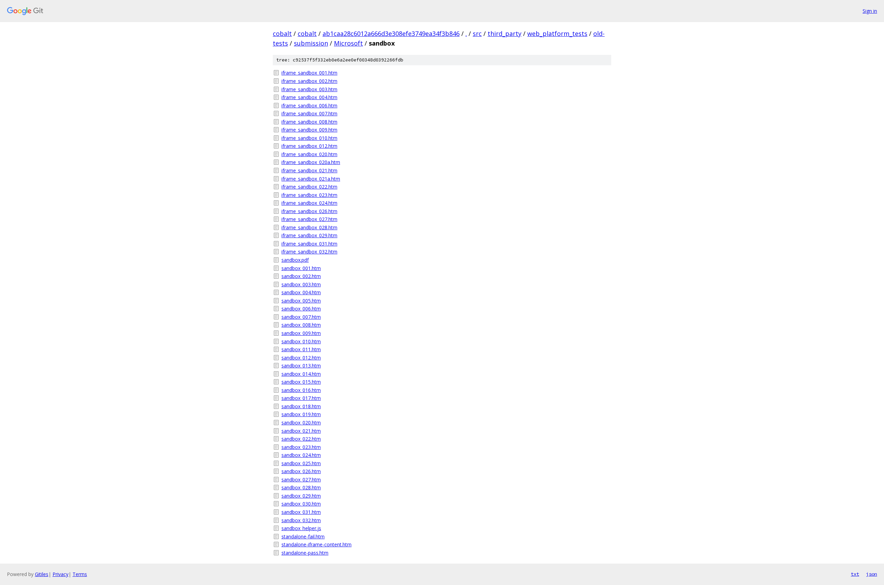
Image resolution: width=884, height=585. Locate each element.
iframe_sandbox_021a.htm (310, 178)
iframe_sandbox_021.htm (309, 170)
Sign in (870, 11)
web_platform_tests (557, 33)
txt (855, 574)
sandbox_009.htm (301, 333)
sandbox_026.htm (301, 471)
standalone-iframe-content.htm (316, 544)
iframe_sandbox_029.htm (309, 235)
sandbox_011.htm (301, 349)
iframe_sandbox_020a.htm (310, 162)
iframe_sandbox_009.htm (309, 129)
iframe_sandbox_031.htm (309, 243)
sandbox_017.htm (301, 398)
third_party (504, 33)
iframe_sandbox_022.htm (309, 186)
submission (311, 43)
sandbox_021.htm (301, 431)
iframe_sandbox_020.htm (309, 154)
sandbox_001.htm (301, 268)
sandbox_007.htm (301, 317)
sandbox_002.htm (301, 276)
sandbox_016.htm (301, 390)
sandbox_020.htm (301, 422)
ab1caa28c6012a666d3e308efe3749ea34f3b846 (391, 33)
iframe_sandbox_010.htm (309, 138)
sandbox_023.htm (301, 447)
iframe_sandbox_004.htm (309, 97)
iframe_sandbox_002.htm (309, 81)
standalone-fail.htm (303, 536)
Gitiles (41, 574)
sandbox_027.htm (301, 479)
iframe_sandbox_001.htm (309, 72)
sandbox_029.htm (301, 495)
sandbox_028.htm (301, 487)
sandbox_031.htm (301, 512)
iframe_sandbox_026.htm (309, 211)
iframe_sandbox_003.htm (309, 89)
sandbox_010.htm (301, 341)
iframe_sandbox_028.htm (309, 227)
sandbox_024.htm (301, 455)
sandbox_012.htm (301, 357)
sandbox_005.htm (301, 300)
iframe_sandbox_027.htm (309, 219)
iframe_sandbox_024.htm (309, 203)
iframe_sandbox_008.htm (309, 121)
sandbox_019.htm (301, 414)
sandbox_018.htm (301, 406)
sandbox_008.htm (301, 325)
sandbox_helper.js (301, 528)
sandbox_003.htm (301, 284)
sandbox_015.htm (301, 381)
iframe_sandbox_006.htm (309, 105)
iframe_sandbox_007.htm (309, 113)
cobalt (282, 33)
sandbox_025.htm (301, 463)
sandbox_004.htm (301, 292)
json (871, 574)
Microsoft (348, 43)
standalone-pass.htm (304, 552)
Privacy (60, 574)
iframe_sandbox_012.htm (309, 146)
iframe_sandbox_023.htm (309, 195)
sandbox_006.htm (301, 308)
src (477, 33)
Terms (80, 574)
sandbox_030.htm (301, 503)
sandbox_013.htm (301, 365)
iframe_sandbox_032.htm (309, 251)
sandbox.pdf (295, 260)
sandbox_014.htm (301, 374)
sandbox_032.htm (301, 520)
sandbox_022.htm (301, 438)
